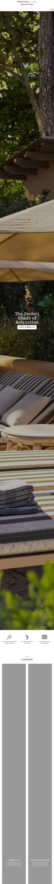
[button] (1, 321)
